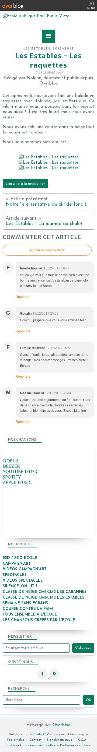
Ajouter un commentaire (47, 250)
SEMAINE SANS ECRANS (25, 603)
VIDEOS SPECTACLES (23, 581)
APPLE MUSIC (17, 483)
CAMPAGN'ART (17, 564)
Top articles (15, 740)
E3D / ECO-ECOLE (20, 558)
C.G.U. (82, 740)
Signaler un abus (60, 740)
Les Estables (36, 48)
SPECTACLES (15, 575)
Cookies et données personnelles (30, 745)
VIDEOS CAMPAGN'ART (25, 569)
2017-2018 (63, 48)
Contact (35, 740)
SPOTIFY (12, 477)
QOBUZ (11, 461)
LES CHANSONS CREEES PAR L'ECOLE (39, 620)
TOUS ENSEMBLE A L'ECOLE (30, 615)
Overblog (62, 725)
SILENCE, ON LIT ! (20, 586)
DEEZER (11, 467)
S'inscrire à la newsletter (25, 183)
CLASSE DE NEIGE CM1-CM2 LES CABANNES (44, 592)
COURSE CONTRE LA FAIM (28, 609)
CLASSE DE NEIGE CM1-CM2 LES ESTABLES (43, 598)
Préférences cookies (75, 745)
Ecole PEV (41, 734)
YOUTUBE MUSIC (21, 472)
